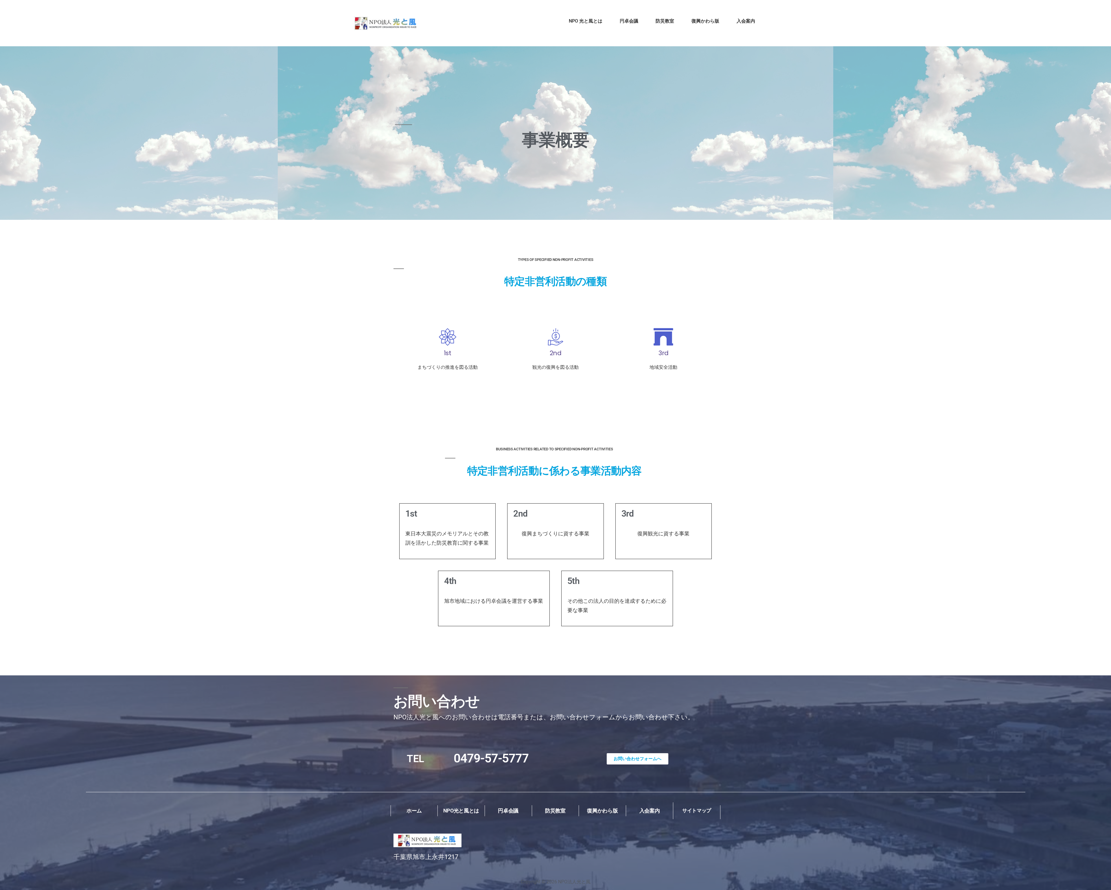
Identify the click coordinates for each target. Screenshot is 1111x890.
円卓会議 (629, 21)
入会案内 (746, 21)
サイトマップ (696, 810)
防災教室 (665, 21)
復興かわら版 (705, 21)
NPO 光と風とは (585, 21)
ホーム (414, 811)
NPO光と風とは (461, 811)
